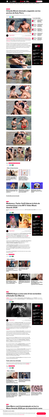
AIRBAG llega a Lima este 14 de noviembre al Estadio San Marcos (24, 282)
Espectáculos (11, 3)
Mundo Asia (26, 3)
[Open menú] (7, 1)
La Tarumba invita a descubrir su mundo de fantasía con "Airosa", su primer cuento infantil (23, 178)
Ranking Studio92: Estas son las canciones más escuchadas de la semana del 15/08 (24, 394)
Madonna (10, 254)
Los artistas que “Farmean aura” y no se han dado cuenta (24, 269)
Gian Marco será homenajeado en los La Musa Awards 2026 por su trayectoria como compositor (37, 283)
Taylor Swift (12, 209)
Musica (18, 3)
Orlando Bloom (8, 37)
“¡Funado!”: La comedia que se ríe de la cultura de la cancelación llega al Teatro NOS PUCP (11, 178)
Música (7, 201)
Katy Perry (9, 41)
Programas (33, 3)
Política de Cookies (21, 414)
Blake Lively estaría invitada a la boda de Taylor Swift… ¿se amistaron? (12, 191)
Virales (24, 3)
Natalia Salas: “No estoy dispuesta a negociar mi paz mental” (36, 191)
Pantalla (15, 3)
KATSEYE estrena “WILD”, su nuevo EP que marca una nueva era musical (36, 393)
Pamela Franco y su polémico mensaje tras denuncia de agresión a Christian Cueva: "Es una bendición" (39, 39)
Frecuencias (37, 3)
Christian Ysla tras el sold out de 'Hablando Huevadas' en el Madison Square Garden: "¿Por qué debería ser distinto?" (40, 21)
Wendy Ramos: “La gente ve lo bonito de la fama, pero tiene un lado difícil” (24, 191)
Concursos (30, 3)
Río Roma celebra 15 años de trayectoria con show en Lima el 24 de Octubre (24, 380)
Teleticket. (8, 329)
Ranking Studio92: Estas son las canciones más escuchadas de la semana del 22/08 (12, 270)
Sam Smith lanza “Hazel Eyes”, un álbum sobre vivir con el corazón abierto (11, 282)
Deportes (21, 3)
